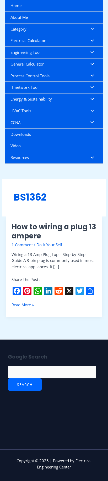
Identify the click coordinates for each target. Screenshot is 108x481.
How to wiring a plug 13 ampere (54, 231)
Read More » (23, 304)
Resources (19, 157)
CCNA (15, 122)
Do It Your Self (49, 244)
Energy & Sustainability (31, 99)
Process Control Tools (30, 75)
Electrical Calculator (28, 40)
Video (15, 145)
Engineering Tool (25, 52)
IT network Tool (24, 87)
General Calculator (27, 64)
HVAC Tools (20, 110)
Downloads (20, 134)
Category (18, 29)
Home (15, 5)
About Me (19, 17)
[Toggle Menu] (91, 29)
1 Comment (22, 244)
